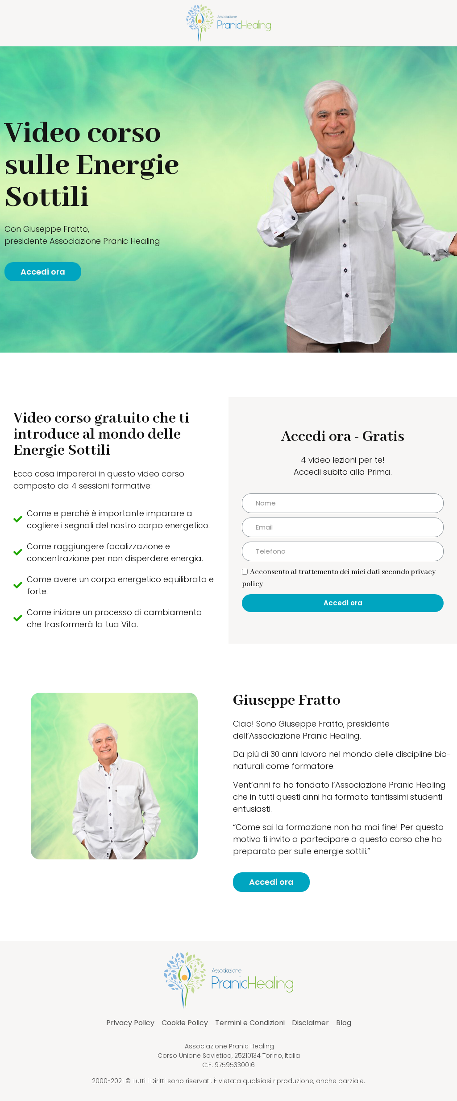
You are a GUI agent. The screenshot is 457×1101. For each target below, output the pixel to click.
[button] (42, 271)
